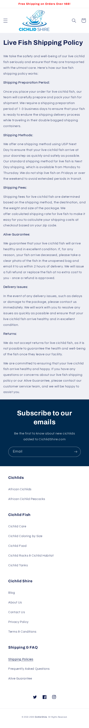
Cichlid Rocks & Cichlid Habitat (31, 555)
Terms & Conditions (22, 631)
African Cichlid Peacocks (26, 499)
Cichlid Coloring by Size (25, 536)
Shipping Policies (20, 659)
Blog (11, 592)
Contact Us (16, 612)
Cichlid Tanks (18, 565)
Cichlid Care (17, 526)
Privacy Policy (18, 622)
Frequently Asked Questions (28, 668)
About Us (15, 602)
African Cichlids (19, 489)
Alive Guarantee (20, 678)
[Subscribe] (76, 452)
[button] (5, 20)
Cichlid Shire (41, 717)
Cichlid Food (17, 545)
